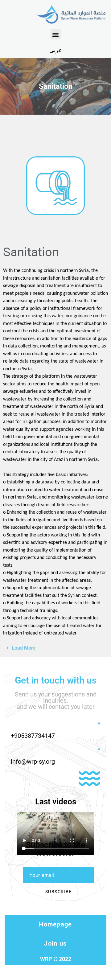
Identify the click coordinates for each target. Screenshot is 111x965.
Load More (24, 648)
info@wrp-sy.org (33, 761)
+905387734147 (33, 735)
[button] (56, 34)
